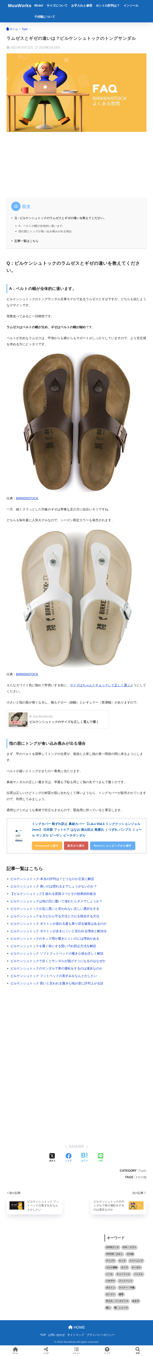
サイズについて (57, 5)
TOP (43, 1334)
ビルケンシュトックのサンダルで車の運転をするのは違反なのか (56, 968)
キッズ (122, 1260)
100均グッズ (112, 1247)
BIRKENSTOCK (27, 498)
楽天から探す (76, 845)
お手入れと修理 (81, 5)
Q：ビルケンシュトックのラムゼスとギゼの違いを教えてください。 (60, 218)
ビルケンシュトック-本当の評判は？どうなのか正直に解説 (52, 879)
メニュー (76, 1353)
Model (38, 5)
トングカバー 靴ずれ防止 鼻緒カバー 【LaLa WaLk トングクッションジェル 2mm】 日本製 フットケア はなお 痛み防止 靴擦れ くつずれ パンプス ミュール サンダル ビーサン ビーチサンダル (87, 829)
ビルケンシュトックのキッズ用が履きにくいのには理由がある (54, 938)
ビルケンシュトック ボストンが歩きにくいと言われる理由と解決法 (58, 931)
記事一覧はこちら (26, 241)
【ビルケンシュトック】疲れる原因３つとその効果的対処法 (53, 894)
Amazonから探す (47, 845)
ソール (109, 1274)
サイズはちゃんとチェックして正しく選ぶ (100, 685)
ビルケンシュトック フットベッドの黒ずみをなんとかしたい (53, 976)
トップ (107, 1353)
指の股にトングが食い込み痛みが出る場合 (45, 231)
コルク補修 (111, 1267)
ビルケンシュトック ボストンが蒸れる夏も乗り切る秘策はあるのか (58, 923)
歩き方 (135, 1301)
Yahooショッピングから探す (112, 845)
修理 (121, 1294)
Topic (142, 1170)
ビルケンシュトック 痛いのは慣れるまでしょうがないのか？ (53, 886)
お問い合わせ (56, 1334)
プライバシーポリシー (101, 1334)
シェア (46, 1353)
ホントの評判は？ (108, 5)
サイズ (124, 1267)
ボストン (110, 1287)
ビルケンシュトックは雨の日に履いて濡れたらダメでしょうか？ (56, 901)
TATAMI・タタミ (114, 1254)
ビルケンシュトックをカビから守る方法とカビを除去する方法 (54, 916)
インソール (131, 5)
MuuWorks (20, 5)
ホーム (15, 1353)
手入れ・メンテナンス (117, 1301)
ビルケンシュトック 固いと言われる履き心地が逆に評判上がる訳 (56, 983)
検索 (138, 1353)
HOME (79, 1327)
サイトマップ (75, 1334)
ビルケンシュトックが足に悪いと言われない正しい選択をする (54, 909)
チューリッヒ (123, 1274)
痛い (108, 1307)
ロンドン (110, 1294)
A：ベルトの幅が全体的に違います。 (41, 225)
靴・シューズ (121, 1307)
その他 (142, 1177)
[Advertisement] (76, 164)
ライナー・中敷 (127, 1287)
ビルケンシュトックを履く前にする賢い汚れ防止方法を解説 (53, 946)
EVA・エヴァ (129, 1247)
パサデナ (110, 1281)
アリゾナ (110, 1260)
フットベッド (125, 1281)
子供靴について (44, 16)
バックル (138, 1274)
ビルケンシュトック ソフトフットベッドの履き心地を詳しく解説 (56, 953)
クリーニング (136, 1260)
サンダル (136, 1267)
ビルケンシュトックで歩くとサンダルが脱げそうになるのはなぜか (58, 961)
